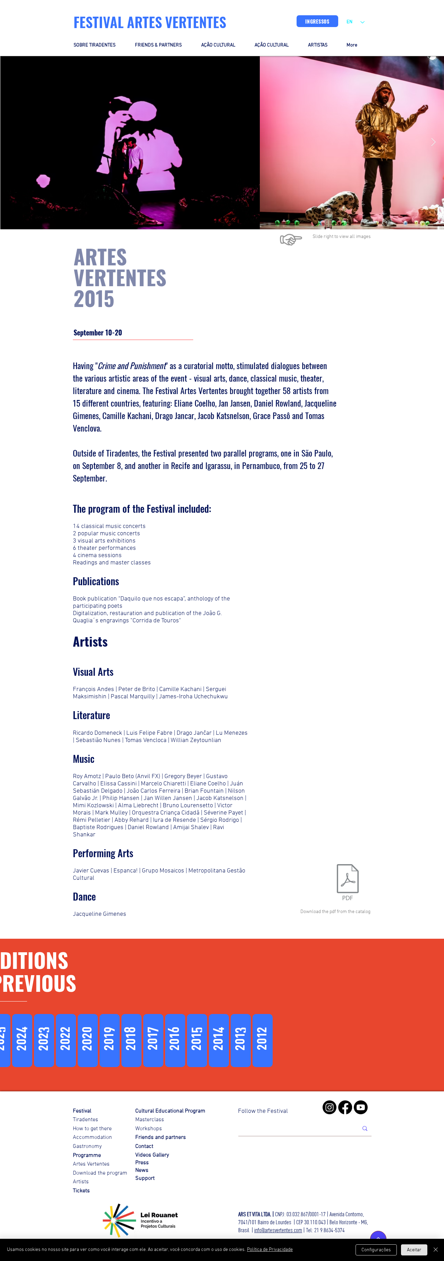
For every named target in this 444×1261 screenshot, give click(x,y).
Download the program (100, 1173)
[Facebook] (345, 1107)
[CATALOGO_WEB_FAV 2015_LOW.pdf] (347, 883)
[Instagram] (329, 1107)
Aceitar (414, 1250)
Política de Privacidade (270, 1250)
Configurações (376, 1250)
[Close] (436, 1249)
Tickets (81, 1190)
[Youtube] (361, 1107)
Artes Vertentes (91, 1164)
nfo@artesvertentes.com (278, 1230)
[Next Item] (433, 142)
